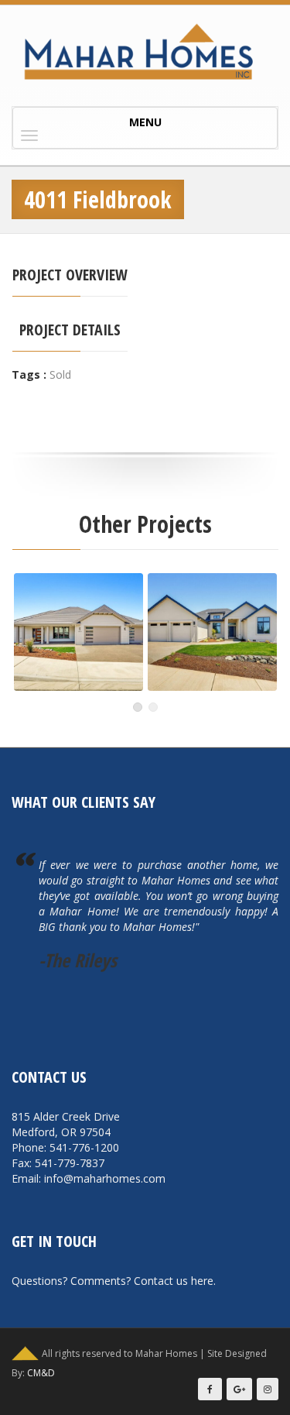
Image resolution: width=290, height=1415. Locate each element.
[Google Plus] (239, 1389)
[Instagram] (267, 1389)
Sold (60, 374)
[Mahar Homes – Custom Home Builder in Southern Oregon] (145, 52)
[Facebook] (210, 1389)
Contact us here (173, 1280)
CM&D (41, 1372)
